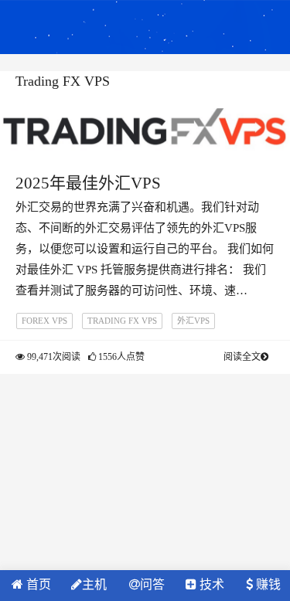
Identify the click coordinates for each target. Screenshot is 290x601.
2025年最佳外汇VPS (88, 183)
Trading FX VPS (122, 320)
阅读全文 (242, 356)
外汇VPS (193, 320)
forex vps (44, 320)
